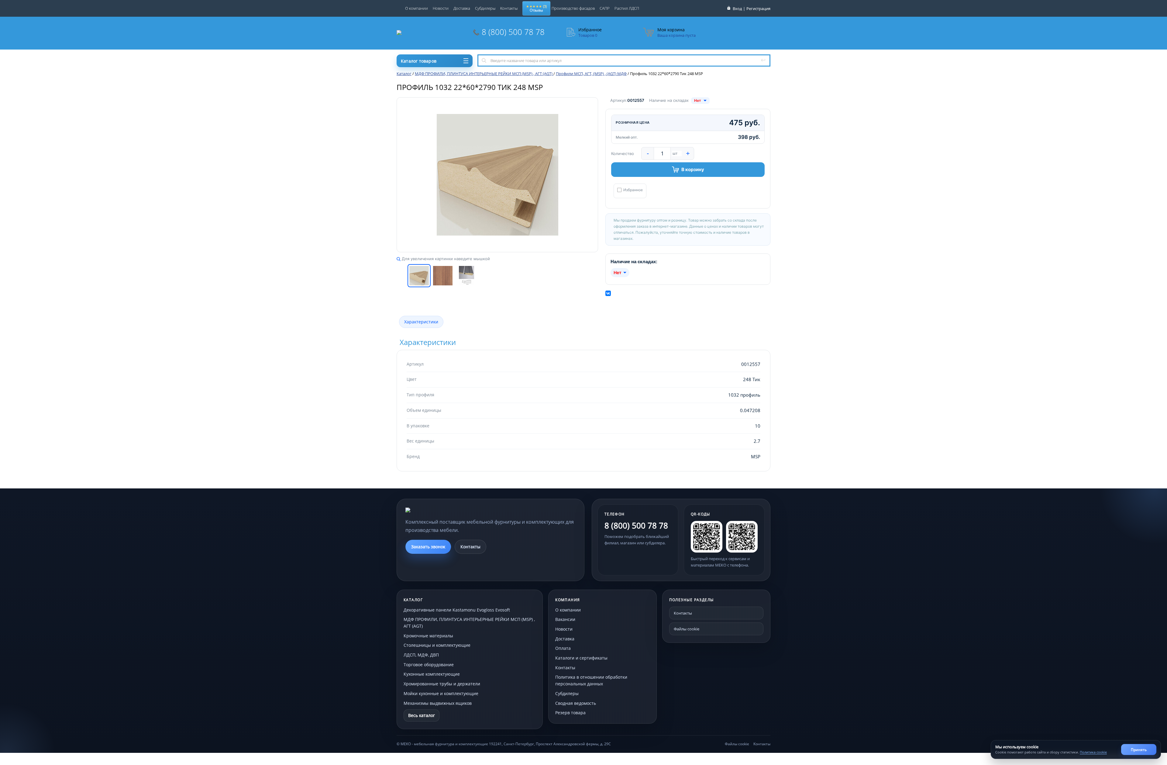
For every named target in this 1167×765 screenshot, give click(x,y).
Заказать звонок (428, 547)
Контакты (509, 8)
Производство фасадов (573, 8)
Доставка (461, 8)
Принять (1139, 749)
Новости (441, 8)
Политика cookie (1093, 752)
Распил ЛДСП (626, 8)
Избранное (633, 190)
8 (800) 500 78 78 (513, 31)
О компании (416, 8)
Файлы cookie (686, 629)
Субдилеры (485, 8)
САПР (605, 8)
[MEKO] (438, 510)
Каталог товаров (418, 61)
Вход (737, 8)
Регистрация (758, 8)
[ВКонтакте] (608, 293)
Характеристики (421, 322)
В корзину (692, 169)
